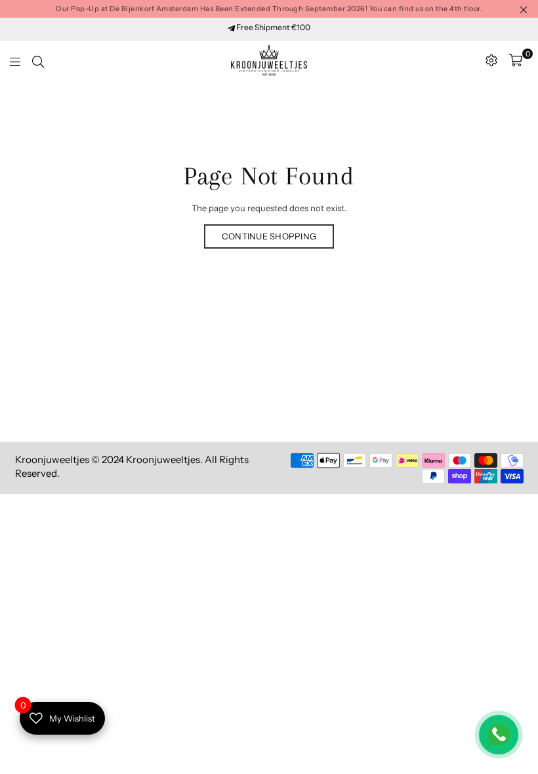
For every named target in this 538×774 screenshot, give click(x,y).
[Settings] (491, 60)
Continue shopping (269, 236)
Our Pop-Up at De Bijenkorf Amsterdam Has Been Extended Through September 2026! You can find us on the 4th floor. (269, 8)
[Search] (38, 60)
